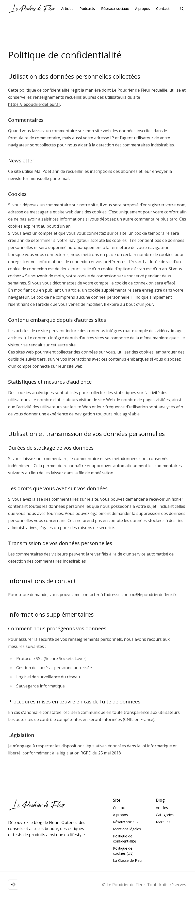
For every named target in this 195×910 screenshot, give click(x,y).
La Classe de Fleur (128, 860)
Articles (67, 8)
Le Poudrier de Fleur (131, 90)
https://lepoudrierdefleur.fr (34, 104)
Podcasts (87, 8)
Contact (163, 8)
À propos (142, 8)
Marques (163, 821)
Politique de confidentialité (124, 839)
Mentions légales (127, 829)
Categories (165, 814)
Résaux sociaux (125, 821)
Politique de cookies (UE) (123, 851)
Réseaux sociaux (115, 8)
